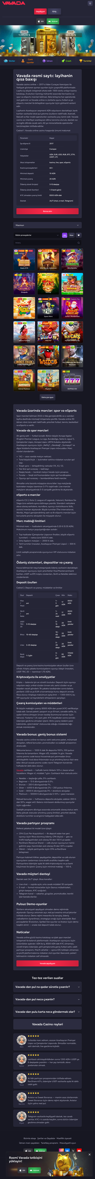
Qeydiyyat (40, 11)
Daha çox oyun (47, 397)
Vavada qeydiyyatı (47, 963)
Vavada (19, 770)
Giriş (54, 11)
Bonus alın (47, 211)
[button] (3, 41)
